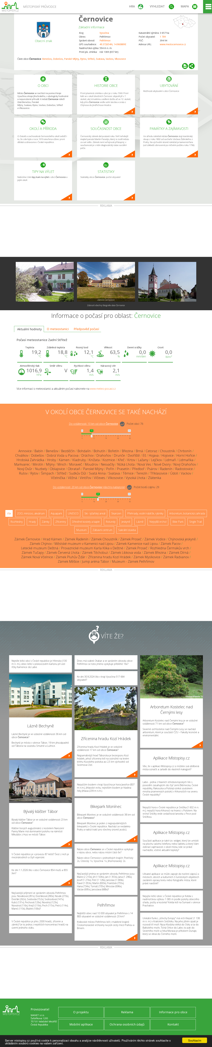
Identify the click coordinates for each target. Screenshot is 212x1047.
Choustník (167, 451)
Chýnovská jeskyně (182, 539)
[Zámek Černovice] (106, 282)
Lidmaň (170, 460)
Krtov (131, 460)
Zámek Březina (155, 552)
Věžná (72, 478)
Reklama (127, 1012)
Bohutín (99, 451)
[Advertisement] (106, 232)
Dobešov (58, 58)
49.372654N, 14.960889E (113, 44)
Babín (38, 451)
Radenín (166, 469)
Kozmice (109, 460)
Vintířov (85, 478)
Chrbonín (185, 451)
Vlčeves (99, 478)
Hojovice (167, 455)
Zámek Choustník (104, 539)
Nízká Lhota (126, 464)
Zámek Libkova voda (126, 552)
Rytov (83, 58)
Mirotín (38, 464)
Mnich (61, 464)
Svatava (100, 58)
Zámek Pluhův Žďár (70, 557)
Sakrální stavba (127, 530)
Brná (139, 451)
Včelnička (58, 478)
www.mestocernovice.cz (173, 44)
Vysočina (104, 32)
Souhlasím (194, 1040)
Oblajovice (57, 469)
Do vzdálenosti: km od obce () (89, 487)
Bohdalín (84, 451)
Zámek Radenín (76, 539)
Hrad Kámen (52, 539)
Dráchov (87, 455)
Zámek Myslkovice (146, 557)
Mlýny (50, 464)
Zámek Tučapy (33, 552)
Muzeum (81, 530)
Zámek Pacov (171, 543)
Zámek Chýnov (41, 543)
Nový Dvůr (24, 469)
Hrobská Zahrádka (30, 460)
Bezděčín (68, 451)
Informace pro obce (173, 1012)
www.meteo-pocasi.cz (103, 388)
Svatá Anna (97, 473)
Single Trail (195, 522)
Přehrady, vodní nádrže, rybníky (145, 513)
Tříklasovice (158, 473)
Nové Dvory (162, 464)
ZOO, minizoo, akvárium (31, 513)
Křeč (121, 460)
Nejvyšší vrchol (157, 522)
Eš (144, 455)
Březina (127, 451)
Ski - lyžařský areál (94, 513)
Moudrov (91, 464)
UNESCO (73, 513)
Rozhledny (16, 522)
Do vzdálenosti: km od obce (93, 424)
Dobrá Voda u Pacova (63, 455)
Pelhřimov (105, 40)
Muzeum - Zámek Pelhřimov (133, 561)
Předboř (138, 469)
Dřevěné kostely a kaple (86, 522)
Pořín (110, 469)
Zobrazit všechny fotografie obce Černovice (106, 305)
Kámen (64, 460)
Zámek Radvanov (176, 557)
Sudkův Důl (77, 473)
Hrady (32, 522)
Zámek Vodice (154, 539)
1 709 (163, 36)
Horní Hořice (185, 455)
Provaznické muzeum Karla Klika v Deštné (92, 548)
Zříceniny (60, 522)
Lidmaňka (186, 460)
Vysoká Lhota (135, 478)
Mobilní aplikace (81, 1024)
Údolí (174, 473)
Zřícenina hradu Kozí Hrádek (109, 557)
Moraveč (75, 464)
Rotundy (110, 522)
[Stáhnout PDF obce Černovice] (185, 66)
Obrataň (74, 469)
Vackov (109, 58)
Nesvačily (107, 464)
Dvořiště (134, 455)
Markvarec (22, 464)
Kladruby (79, 460)
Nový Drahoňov (184, 464)
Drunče (119, 455)
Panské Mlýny (71, 58)
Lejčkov (156, 460)
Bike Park (177, 522)
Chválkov (21, 455)
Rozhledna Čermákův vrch (169, 548)
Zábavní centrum (102, 530)
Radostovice (184, 469)
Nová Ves (144, 464)
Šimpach (47, 473)
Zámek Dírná (178, 552)
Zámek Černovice (27, 539)
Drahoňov (103, 455)
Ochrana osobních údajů (127, 1024)
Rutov (23, 473)
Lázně (139, 522)
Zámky (45, 522)
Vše (9, 513)
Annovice (25, 451)
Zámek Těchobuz (95, 552)
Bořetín (113, 451)
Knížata (94, 460)
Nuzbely (41, 469)
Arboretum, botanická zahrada (187, 513)
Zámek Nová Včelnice (37, 557)
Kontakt (173, 1024)
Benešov (47, 58)
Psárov (152, 469)
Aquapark (56, 513)
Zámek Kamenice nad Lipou (137, 543)
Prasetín (123, 469)
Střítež (91, 58)
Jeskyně (125, 522)
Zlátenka (154, 478)
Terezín (141, 473)
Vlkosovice (120, 58)
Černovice (96, 18)
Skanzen (116, 513)
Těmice (128, 473)
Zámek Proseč (131, 539)
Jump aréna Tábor (95, 561)
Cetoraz (151, 451)
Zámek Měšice (68, 561)
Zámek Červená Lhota (63, 552)
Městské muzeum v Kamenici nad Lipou (83, 543)
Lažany (143, 460)
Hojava (154, 455)
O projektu (81, 1012)
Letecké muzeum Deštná (39, 548)
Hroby (51, 460)
